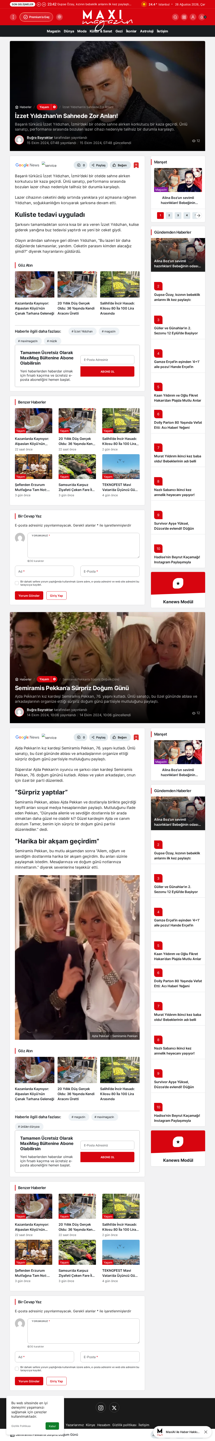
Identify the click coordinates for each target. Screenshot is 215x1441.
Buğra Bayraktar (40, 137)
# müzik (52, 341)
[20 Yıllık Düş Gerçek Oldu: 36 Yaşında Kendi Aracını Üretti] (77, 293)
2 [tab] (169, 215)
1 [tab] (160, 215)
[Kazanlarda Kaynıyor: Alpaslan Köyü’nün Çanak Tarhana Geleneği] (34, 293)
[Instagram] (101, 1407)
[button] (184, 17)
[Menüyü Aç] (13, 17)
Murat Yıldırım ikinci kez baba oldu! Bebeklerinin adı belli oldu (177, 461)
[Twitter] (114, 1407)
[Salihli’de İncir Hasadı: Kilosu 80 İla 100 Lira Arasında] (120, 293)
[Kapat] (205, 1432)
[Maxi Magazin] (107, 20)
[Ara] (175, 17)
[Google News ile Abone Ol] (27, 165)
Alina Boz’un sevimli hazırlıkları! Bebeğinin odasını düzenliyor (177, 266)
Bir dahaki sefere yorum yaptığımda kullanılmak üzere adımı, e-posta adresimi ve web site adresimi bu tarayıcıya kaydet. (79, 583)
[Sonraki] (43, 4)
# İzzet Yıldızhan (82, 331)
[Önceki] (38, 4)
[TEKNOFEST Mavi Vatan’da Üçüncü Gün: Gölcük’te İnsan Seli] (121, 475)
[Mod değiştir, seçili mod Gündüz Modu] (59, 17)
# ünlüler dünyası (28, 1126)
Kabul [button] (52, 1426)
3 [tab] (178, 215)
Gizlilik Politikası (21, 1426)
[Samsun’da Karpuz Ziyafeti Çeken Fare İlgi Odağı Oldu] (77, 475)
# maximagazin (28, 341)
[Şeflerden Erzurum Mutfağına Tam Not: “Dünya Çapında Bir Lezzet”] (33, 475)
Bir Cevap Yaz (29, 516)
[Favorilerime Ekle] (136, 165)
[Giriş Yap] (193, 17)
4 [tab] (187, 215)
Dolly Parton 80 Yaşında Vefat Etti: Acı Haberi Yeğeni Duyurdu (178, 427)
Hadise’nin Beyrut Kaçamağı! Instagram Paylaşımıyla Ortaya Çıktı (177, 562)
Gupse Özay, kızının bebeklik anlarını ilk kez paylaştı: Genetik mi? (177, 299)
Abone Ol (107, 371)
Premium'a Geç (39, 17)
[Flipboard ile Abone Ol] (49, 165)
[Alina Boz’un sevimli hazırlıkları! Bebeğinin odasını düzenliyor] (178, 188)
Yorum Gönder (29, 595)
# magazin (108, 331)
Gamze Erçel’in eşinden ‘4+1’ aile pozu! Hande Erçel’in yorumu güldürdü (177, 367)
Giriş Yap (56, 595)
